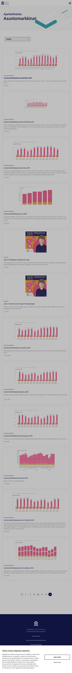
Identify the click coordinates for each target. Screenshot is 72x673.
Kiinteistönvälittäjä (36, 644)
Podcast (6, 257)
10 (34, 594)
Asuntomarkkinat (9, 75)
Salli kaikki (57, 657)
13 (46, 594)
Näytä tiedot (57, 662)
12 (42, 594)
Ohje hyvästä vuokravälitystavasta (36, 640)
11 (38, 594)
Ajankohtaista (36, 636)
